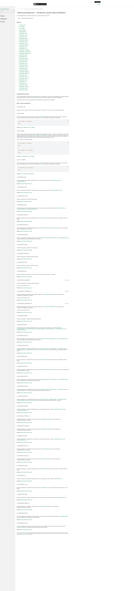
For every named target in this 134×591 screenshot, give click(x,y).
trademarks (48, 533)
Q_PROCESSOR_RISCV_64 (24, 78)
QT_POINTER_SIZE (22, 25)
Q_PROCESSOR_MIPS (23, 56)
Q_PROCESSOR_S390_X (23, 80)
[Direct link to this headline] (21, 22)
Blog (93, 2)
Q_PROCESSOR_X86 (22, 31)
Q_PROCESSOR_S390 (23, 33)
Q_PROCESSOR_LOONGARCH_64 (25, 53)
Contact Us (90, 2)
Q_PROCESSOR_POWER (23, 70)
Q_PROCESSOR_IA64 (23, 48)
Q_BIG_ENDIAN (21, 26)
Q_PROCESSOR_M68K (23, 55)
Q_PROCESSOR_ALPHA (23, 35)
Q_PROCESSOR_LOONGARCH (24, 50)
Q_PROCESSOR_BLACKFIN (23, 45)
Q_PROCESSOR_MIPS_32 (23, 58)
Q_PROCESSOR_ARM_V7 (23, 41)
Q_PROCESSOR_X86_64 (23, 90)
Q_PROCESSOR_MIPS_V (23, 68)
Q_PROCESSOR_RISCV (23, 75)
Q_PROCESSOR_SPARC (23, 85)
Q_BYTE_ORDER (22, 28)
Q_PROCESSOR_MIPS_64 (23, 60)
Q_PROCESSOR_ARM (23, 36)
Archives (98, 4)
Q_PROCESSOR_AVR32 (23, 43)
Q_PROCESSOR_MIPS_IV (23, 66)
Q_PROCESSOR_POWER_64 (24, 73)
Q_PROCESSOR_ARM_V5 (23, 38)
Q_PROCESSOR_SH (22, 81)
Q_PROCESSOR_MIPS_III (23, 65)
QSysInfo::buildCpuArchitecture (25, 183)
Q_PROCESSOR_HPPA (23, 46)
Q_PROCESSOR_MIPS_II (23, 63)
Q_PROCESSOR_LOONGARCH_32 (25, 51)
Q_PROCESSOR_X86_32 (23, 88)
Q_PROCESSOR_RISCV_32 (24, 76)
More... (49, 15)
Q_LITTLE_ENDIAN (22, 30)
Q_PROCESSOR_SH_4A (23, 83)
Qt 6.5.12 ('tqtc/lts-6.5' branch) (5, 9)
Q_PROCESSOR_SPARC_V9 (24, 86)
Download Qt (97, 1)
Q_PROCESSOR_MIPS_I (23, 61)
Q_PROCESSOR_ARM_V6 (23, 40)
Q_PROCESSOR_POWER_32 (24, 71)
